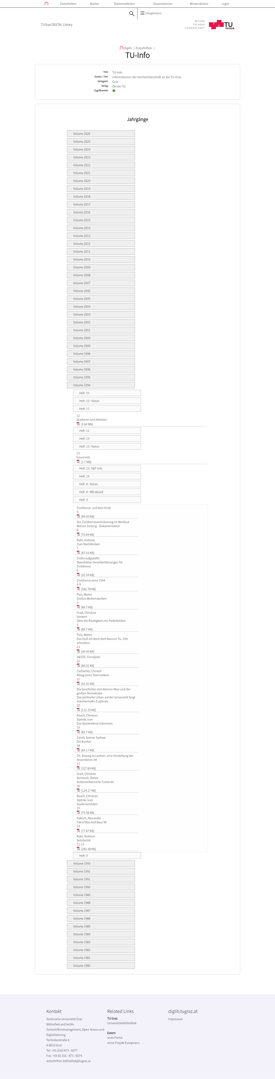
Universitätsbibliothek (121, 1023)
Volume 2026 (81, 134)
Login (225, 4)
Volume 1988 (81, 903)
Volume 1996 (81, 369)
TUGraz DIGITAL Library (56, 24)
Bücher (94, 4)
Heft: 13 (84, 438)
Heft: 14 (84, 476)
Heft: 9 (83, 500)
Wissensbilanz (199, 4)
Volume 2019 (81, 189)
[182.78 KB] (88, 589)
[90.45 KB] (87, 651)
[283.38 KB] (88, 849)
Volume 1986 (81, 918)
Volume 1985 (81, 926)
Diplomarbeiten (124, 4)
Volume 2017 (81, 204)
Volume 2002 (81, 322)
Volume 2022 (81, 165)
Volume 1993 (81, 863)
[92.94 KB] (87, 575)
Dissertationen (163, 4)
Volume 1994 (81, 385)
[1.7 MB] (85, 462)
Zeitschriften (68, 4)
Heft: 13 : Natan (89, 446)
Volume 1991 (81, 879)
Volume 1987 (81, 911)
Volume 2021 (81, 173)
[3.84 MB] (86, 424)
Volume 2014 (81, 228)
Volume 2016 (81, 212)
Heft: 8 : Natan (88, 484)
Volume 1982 (81, 950)
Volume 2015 (81, 220)
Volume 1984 (81, 934)
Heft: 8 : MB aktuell (91, 492)
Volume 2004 (81, 306)
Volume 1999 (81, 346)
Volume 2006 (81, 291)
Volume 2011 (81, 251)
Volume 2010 (81, 259)
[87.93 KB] (87, 553)
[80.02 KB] (87, 666)
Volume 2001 (81, 330)
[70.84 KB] (87, 535)
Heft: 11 (84, 409)
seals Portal (114, 1037)
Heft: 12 (84, 431)
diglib (127, 48)
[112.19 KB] (88, 710)
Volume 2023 (81, 157)
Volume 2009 (81, 267)
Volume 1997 (81, 361)
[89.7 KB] (87, 732)
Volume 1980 (81, 966)
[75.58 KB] (87, 813)
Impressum (175, 1019)
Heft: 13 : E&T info (90, 468)
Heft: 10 (84, 393)
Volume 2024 (81, 149)
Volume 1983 (81, 942)
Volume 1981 (81, 958)
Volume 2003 (81, 314)
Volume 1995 (81, 377)
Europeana (132, 1043)
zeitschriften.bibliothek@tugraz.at (68, 1061)
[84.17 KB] (87, 750)
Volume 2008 (81, 275)
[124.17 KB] (88, 790)
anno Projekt (115, 1043)
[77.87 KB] (87, 831)
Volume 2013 (81, 236)
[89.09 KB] (87, 516)
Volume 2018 (81, 196)
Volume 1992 (81, 871)
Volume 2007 (81, 283)
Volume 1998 (81, 354)
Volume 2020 (81, 181)
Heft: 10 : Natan (89, 401)
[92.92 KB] (87, 684)
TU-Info (137, 55)
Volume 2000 (81, 338)
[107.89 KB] (88, 768)
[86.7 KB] (87, 607)
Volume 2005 (81, 299)
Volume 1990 (81, 887)
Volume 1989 (81, 895)
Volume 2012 (81, 244)
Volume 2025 (81, 141)
